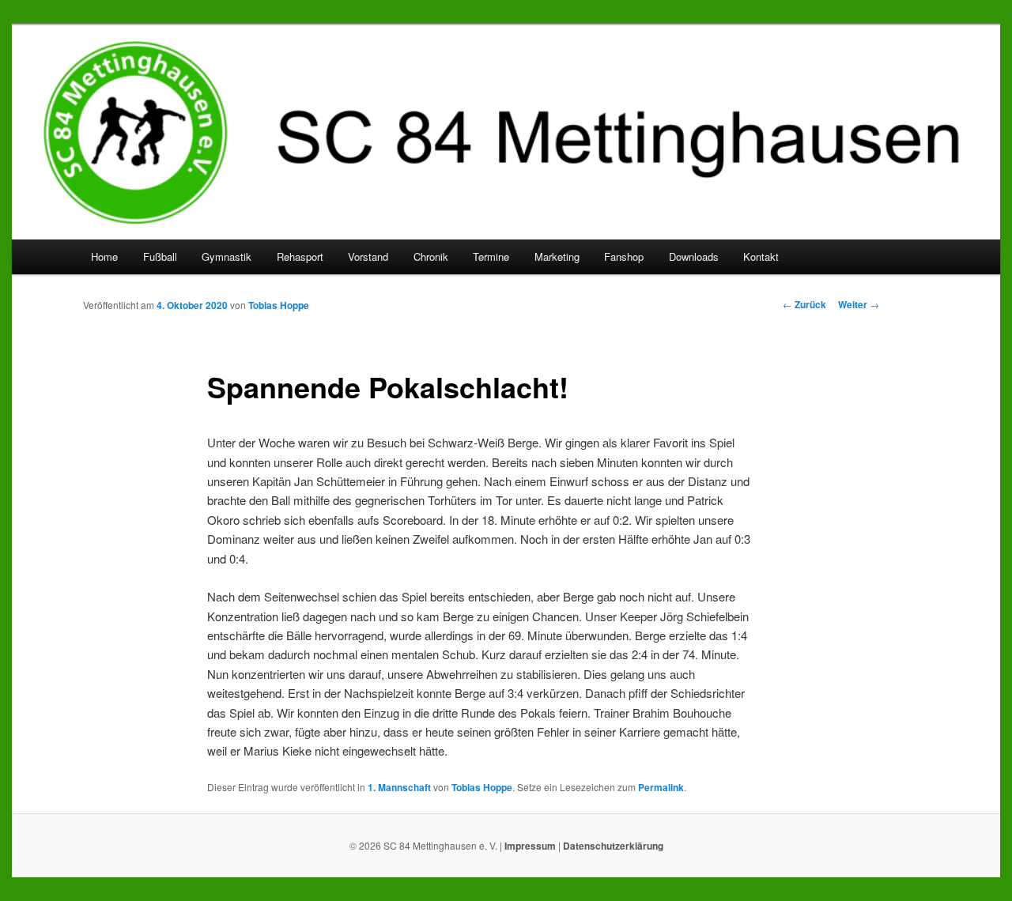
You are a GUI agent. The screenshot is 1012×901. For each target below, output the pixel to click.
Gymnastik (226, 256)
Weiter (858, 304)
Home (104, 256)
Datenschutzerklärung (613, 846)
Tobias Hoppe (278, 305)
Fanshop (624, 256)
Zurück (804, 304)
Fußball (160, 256)
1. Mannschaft (399, 787)
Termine (491, 256)
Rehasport (300, 256)
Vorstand (368, 256)
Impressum (530, 846)
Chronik (430, 256)
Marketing (557, 256)
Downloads (694, 256)
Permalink (661, 787)
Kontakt (761, 256)
